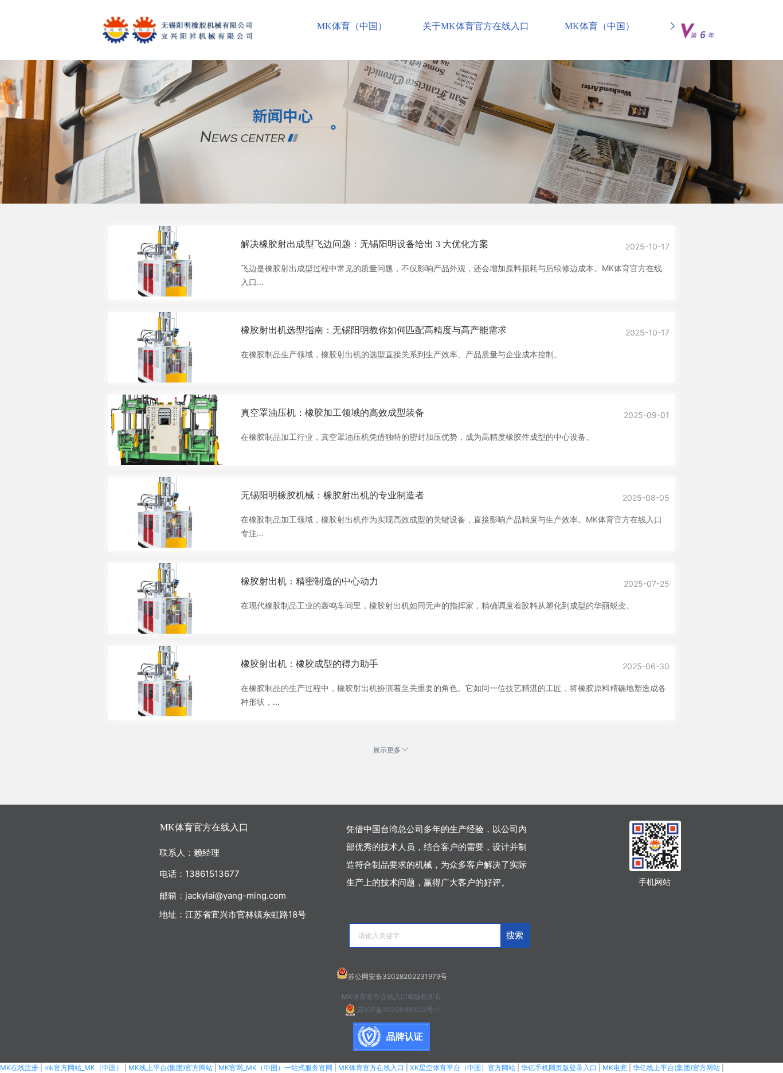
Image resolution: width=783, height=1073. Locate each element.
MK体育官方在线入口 (371, 1067)
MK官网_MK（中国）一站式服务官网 (275, 1067)
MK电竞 (614, 1067)
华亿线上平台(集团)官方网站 (676, 1067)
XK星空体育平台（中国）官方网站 (462, 1067)
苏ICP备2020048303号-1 (398, 1009)
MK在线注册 (19, 1067)
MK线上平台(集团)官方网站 (170, 1067)
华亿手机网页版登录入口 (559, 1067)
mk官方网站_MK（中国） (83, 1067)
